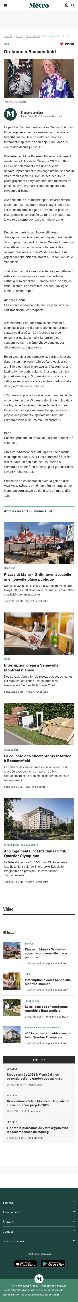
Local (19, 36)
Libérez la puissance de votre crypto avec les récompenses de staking (37, 1129)
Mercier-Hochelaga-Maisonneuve (22, 844)
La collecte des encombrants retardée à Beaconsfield (37, 758)
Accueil (9, 36)
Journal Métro (35, 1084)
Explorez (39, 1060)
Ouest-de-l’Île (33, 36)
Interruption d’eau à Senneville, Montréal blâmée (32, 667)
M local (9, 932)
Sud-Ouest (9, 568)
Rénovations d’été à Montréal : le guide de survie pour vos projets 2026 (38, 1103)
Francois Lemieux (32, 112)
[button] (5, 5)
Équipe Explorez (35, 1137)
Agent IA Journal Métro (37, 601)
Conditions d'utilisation (36, 1294)
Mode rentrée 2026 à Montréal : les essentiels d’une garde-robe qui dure (34, 1076)
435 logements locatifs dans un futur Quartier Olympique (36, 853)
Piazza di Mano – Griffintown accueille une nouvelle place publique (37, 576)
